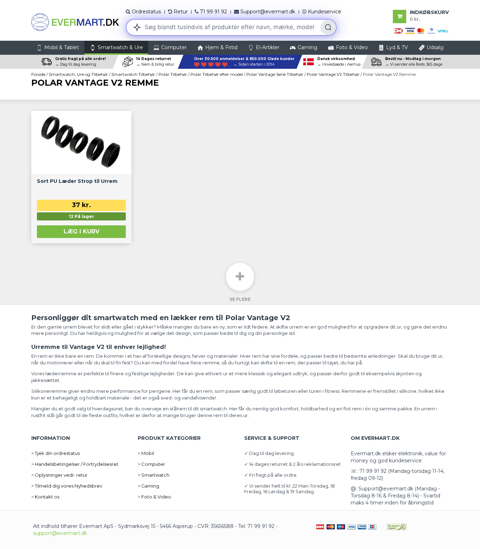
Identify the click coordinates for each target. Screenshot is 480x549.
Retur (181, 11)
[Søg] (328, 27)
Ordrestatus (146, 11)
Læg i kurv (81, 231)
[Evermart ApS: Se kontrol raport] (397, 526)
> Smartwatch (153, 475)
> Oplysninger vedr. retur (59, 475)
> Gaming (148, 486)
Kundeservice (324, 11)
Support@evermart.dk (267, 11)
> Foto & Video (154, 497)
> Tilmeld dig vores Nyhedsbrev (66, 486)
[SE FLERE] (240, 277)
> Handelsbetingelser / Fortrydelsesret (74, 464)
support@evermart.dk (60, 533)
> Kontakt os (45, 497)
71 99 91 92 (213, 11)
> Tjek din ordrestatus (55, 453)
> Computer (151, 464)
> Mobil (146, 453)
